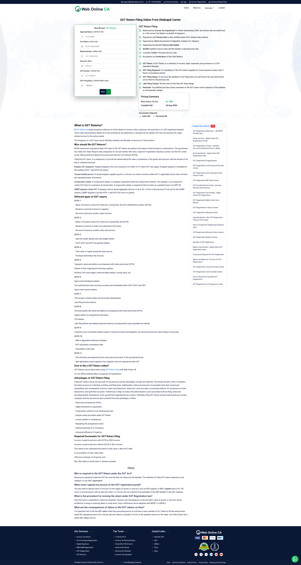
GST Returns (81, 554)
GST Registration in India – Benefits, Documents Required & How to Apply (206, 147)
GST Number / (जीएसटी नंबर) (90, 71)
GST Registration (83, 551)
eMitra (156, 544)
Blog (156, 551)
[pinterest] (216, 554)
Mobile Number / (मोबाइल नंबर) (91, 51)
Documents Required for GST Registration (208, 254)
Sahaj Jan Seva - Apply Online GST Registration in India (206, 139)
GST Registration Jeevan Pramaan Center (208, 267)
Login (184, 2)
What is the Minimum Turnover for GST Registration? (207, 260)
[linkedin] (211, 554)
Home (186, 8)
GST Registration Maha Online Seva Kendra (206, 201)
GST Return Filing (112, 370)
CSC (155, 540)
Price (156, 547)
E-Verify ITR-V (120, 537)
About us (197, 8)
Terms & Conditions (179, 562)
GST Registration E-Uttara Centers (205, 207)
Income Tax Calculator (123, 554)
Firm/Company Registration (87, 540)
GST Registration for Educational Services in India (208, 167)
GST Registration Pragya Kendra (205, 161)
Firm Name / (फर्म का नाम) (89, 42)
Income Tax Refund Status (125, 540)
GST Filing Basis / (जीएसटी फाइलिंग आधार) (94, 81)
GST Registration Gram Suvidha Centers (208, 272)
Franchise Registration (218, 2)
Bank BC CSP (159, 537)
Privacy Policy (203, 562)
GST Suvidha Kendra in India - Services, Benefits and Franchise (207, 186)
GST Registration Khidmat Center (205, 237)
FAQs (168, 562)
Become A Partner (122, 547)
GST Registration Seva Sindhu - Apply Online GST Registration (207, 194)
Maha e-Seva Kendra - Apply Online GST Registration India (208, 248)
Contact (222, 8)
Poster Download (171, 2)
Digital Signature (83, 544)
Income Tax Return (84, 537)
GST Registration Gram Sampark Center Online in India (208, 174)
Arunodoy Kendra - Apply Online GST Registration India (206, 154)
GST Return (80, 129)
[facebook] (201, 554)
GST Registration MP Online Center (206, 180)
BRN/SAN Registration (85, 547)
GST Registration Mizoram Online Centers (208, 232)
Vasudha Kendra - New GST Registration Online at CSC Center (208, 218)
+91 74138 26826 (154, 2)
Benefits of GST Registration (203, 242)
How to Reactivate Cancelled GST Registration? (205, 278)
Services (208, 8)
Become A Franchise (123, 551)
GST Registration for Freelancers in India (208, 284)
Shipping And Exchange (218, 562)
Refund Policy (192, 562)
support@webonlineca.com (133, 2)
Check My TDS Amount (124, 544)
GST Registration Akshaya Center (205, 212)
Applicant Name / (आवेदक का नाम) (92, 32)
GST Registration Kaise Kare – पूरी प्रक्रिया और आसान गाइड (208, 132)
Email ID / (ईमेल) (86, 61)
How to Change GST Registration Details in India (208, 226)
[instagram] (196, 554)
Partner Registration (198, 2)
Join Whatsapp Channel (132, 562)
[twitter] (206, 554)
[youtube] (221, 554)
